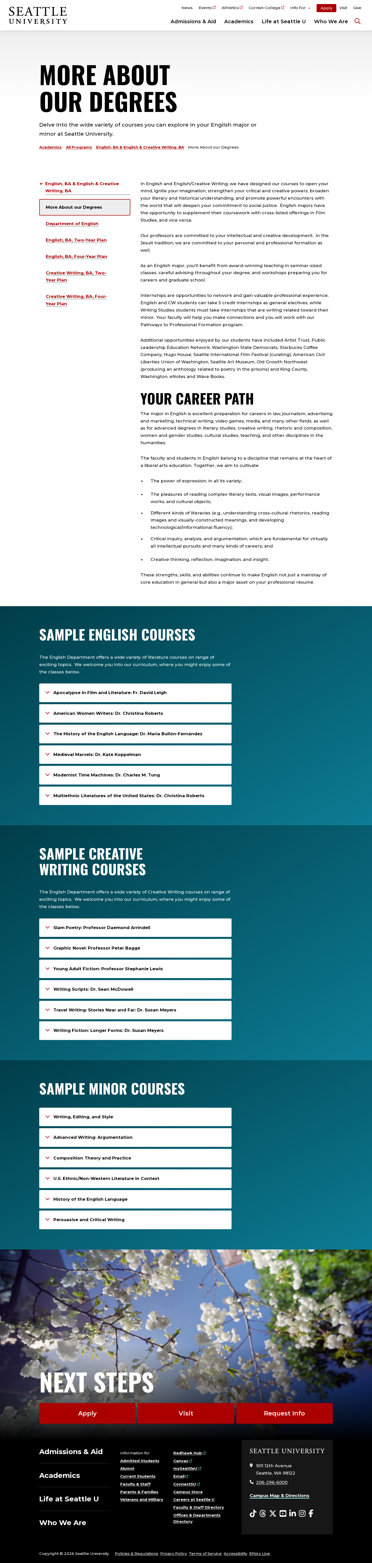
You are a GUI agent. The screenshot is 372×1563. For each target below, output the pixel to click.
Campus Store (188, 1491)
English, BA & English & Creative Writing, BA (140, 147)
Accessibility (235, 1553)
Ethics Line (259, 1553)
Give (357, 7)
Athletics (230, 7)
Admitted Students (139, 1460)
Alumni (127, 1468)
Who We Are (331, 21)
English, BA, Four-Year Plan (76, 256)
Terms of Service (205, 1553)
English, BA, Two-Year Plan (76, 240)
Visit (343, 7)
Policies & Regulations (136, 1553)
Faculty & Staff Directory (198, 1507)
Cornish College (264, 7)
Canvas (180, 1460)
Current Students (138, 1476)
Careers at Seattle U (194, 1499)
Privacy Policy (173, 1553)
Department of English (72, 223)
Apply (326, 8)
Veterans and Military (141, 1499)
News (187, 7)
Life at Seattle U (284, 21)
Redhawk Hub (187, 1453)
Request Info (284, 1413)
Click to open (300, 8)
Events (205, 7)
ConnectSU (184, 1484)
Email (178, 1476)
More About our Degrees (74, 207)
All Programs (79, 147)
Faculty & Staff (135, 1484)
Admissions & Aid (193, 21)
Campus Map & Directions (279, 1495)
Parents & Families (139, 1491)
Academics (239, 21)
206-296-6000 (271, 1482)
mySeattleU (185, 1468)
